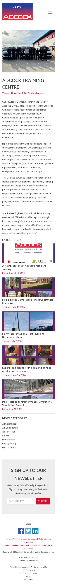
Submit (43, 501)
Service (5, 435)
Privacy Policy (11, 539)
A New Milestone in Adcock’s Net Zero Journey (24, 267)
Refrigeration (9, 431)
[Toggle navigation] (50, 11)
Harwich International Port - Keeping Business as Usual (23, 335)
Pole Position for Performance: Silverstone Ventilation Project (27, 403)
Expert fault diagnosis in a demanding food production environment (27, 369)
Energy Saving (9, 443)
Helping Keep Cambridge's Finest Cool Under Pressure (27, 301)
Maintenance (8, 439)
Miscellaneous (9, 447)
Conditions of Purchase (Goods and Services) (22, 545)
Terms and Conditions (28, 539)
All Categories (9, 423)
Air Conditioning (10, 427)
